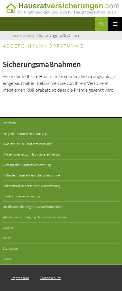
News (7, 259)
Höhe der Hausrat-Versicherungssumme (31, 175)
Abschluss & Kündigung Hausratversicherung (34, 217)
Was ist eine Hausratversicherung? (27, 144)
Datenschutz (50, 277)
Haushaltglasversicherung (21, 196)
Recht (7, 238)
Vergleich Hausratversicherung (25, 133)
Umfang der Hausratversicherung (27, 165)
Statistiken (10, 248)
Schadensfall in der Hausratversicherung (31, 186)
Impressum (20, 277)
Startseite (10, 123)
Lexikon (28, 35)
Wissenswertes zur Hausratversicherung (31, 154)
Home (14, 35)
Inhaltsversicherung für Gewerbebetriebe (32, 206)
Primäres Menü (115, 24)
